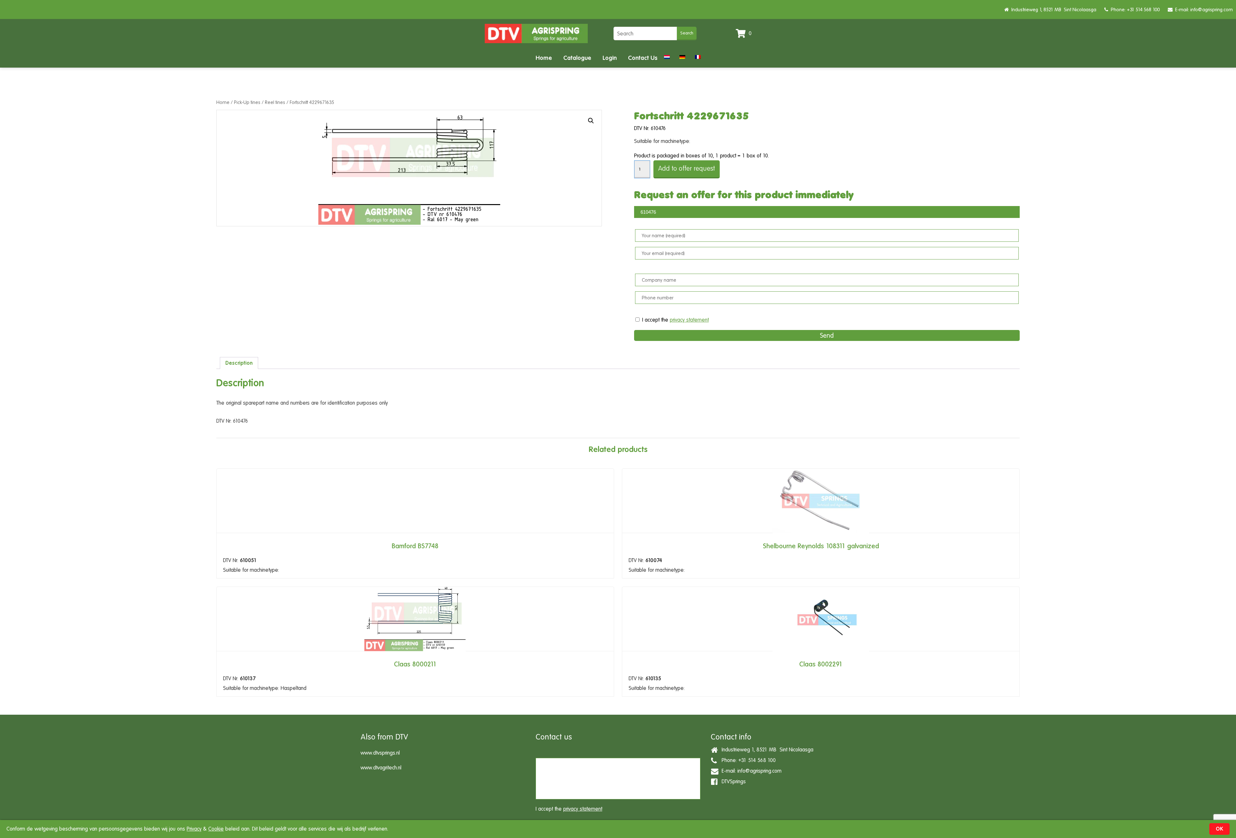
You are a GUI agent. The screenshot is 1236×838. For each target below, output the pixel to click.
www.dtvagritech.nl (380, 768)
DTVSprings (732, 781)
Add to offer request (686, 168)
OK (1219, 829)
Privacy (194, 829)
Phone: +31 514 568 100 (1134, 9)
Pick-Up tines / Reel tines (259, 102)
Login (610, 57)
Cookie (216, 829)
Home (544, 57)
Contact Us (643, 57)
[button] (591, 121)
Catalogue (577, 57)
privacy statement (689, 320)
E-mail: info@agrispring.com (1203, 9)
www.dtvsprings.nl (380, 753)
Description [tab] (239, 363)
